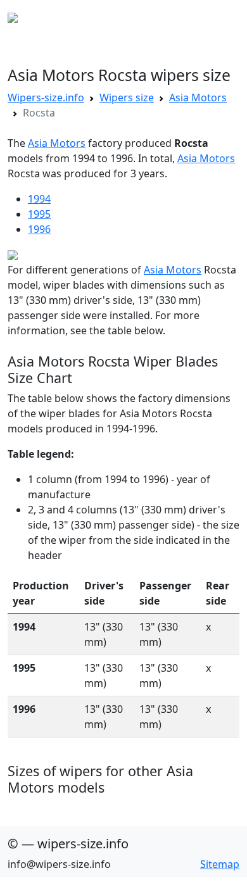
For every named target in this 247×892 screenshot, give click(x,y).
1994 (39, 199)
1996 (39, 229)
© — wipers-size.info (68, 843)
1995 (39, 214)
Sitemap (219, 864)
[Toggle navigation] (221, 17)
